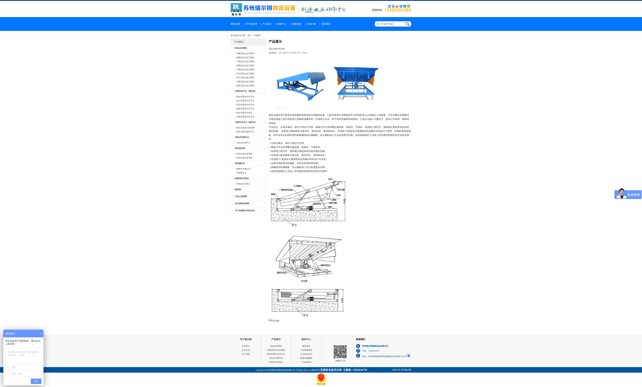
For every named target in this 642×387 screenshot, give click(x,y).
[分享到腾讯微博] (401, 6)
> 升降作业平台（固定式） (245, 122)
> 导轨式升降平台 (241, 137)
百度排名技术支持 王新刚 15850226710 (343, 369)
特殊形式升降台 (276, 362)
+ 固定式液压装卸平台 (244, 132)
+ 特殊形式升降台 (242, 184)
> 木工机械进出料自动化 (244, 210)
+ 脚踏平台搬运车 (242, 169)
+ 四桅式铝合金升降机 (244, 65)
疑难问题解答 (306, 358)
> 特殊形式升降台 (241, 178)
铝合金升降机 (276, 346)
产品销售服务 (306, 350)
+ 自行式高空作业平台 (244, 100)
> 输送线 (237, 189)
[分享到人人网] (404, 6)
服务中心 (306, 339)
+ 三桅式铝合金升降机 (244, 61)
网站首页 (235, 24)
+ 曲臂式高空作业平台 (244, 108)
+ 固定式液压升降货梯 (244, 128)
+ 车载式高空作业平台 (244, 117)
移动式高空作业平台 (276, 354)
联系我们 (326, 24)
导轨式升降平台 (276, 358)
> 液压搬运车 (239, 163)
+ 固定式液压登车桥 (243, 158)
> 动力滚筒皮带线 (241, 203)
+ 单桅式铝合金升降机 (244, 53)
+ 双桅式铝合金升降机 (244, 57)
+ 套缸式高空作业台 (243, 113)
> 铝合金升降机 (240, 48)
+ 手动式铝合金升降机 (244, 73)
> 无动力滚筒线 (240, 196)
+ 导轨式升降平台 (242, 143)
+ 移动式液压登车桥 (243, 154)
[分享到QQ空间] (393, 6)
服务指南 (296, 24)
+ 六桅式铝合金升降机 (244, 69)
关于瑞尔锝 (251, 24)
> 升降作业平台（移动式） (245, 91)
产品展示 (267, 24)
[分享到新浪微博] (397, 6)
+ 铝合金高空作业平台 (244, 104)
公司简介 (246, 346)
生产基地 (246, 354)
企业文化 (246, 350)
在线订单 (311, 24)
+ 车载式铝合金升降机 (244, 81)
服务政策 (306, 346)
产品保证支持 (306, 354)
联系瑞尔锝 (406, 370)
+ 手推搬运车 (240, 173)
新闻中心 (282, 24)
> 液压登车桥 (239, 148)
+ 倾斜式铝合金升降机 (244, 85)
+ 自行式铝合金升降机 (244, 77)
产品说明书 (306, 362)
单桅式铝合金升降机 (276, 350)
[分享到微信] (408, 6)
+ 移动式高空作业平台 (244, 96)
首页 (249, 35)
